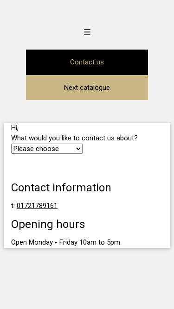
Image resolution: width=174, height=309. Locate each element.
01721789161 (37, 206)
